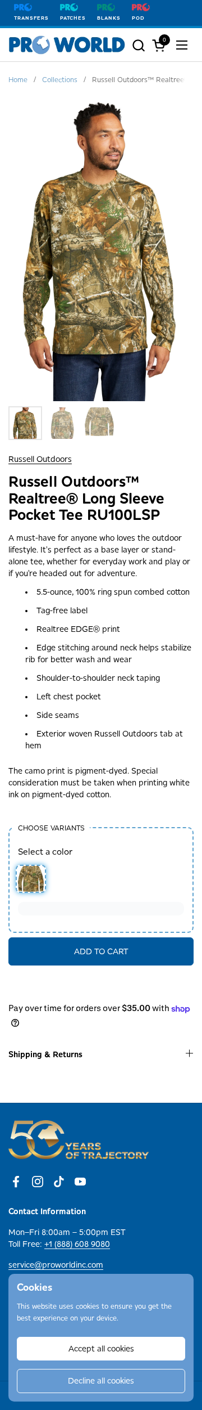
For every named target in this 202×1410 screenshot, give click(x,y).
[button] (138, 45)
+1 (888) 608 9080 (77, 1244)
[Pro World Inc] (67, 45)
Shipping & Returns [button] (45, 1054)
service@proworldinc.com (55, 1264)
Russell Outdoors (40, 459)
